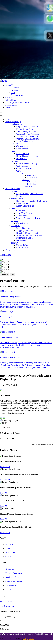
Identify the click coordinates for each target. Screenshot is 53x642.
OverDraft (20, 211)
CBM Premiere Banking (26, 163)
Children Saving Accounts (27, 134)
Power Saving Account (26, 129)
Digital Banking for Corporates (29, 193)
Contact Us (10, 250)
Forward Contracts (24, 245)
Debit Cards (31, 175)
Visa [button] (23, 173)
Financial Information (13, 573)
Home (8, 119)
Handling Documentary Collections (31, 201)
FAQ (7, 107)
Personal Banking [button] (13, 121)
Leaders (14, 90)
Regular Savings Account (27, 126)
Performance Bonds (24, 238)
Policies (8, 590)
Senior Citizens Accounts (27, 136)
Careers (8, 97)
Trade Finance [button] (17, 198)
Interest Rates (11, 100)
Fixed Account (22, 148)
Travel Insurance (28, 186)
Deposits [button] (14, 144)
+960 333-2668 (6, 601)
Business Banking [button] (13, 188)
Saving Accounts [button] (18, 124)
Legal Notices (10, 585)
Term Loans (21, 216)
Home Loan (21, 158)
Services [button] (14, 161)
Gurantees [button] (15, 225)
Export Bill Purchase (25, 206)
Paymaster (20, 196)
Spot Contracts (22, 248)
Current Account (23, 146)
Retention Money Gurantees (28, 233)
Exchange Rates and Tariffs (17, 102)
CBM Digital (22, 166)
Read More (5, 466)
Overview (15, 87)
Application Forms (12, 577)
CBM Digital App (24, 168)
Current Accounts (23, 223)
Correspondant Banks (13, 581)
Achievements (17, 95)
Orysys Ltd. (28, 638)
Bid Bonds (21, 240)
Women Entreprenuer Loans (28, 218)
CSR (13, 92)
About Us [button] (9, 85)
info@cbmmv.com (7, 606)
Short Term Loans (24, 213)
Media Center (11, 105)
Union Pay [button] (26, 180)
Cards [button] (18, 171)
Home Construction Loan (27, 156)
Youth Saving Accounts (26, 131)
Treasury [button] (14, 243)
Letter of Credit (22, 203)
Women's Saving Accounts (27, 139)
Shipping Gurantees (24, 230)
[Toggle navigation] (1, 112)
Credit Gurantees (23, 228)
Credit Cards (32, 177)
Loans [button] (13, 151)
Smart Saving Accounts (26, 141)
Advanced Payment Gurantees (29, 235)
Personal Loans (22, 153)
